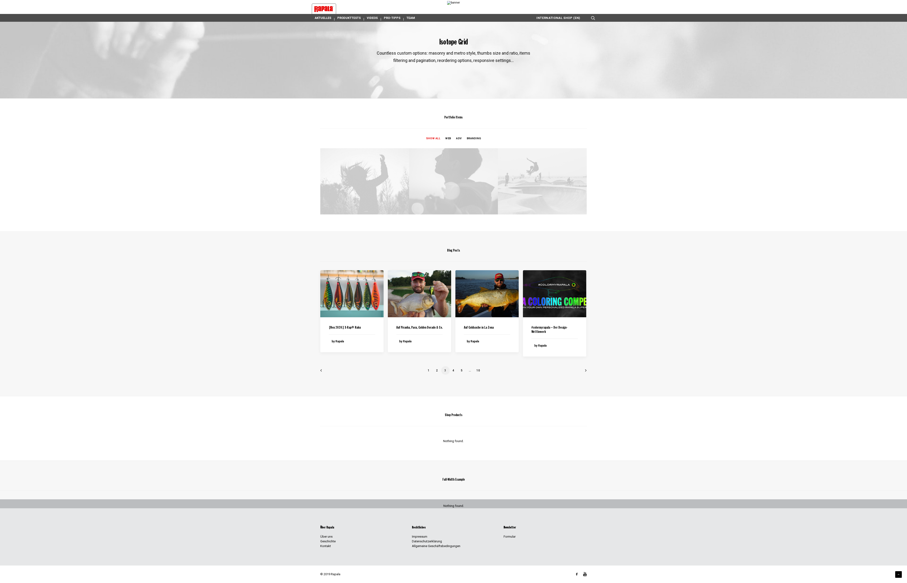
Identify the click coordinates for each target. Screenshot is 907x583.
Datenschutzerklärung (427, 541)
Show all (433, 138)
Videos (372, 18)
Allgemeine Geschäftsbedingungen (436, 546)
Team (410, 18)
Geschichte (328, 541)
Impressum (419, 536)
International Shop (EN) (558, 18)
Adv (459, 138)
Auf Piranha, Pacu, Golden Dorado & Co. (419, 328)
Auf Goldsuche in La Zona (479, 328)
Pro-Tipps (392, 18)
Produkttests (349, 18)
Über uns (326, 536)
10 (478, 370)
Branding (474, 138)
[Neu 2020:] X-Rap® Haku (345, 328)
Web (448, 138)
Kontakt (325, 546)
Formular (510, 536)
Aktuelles (323, 18)
